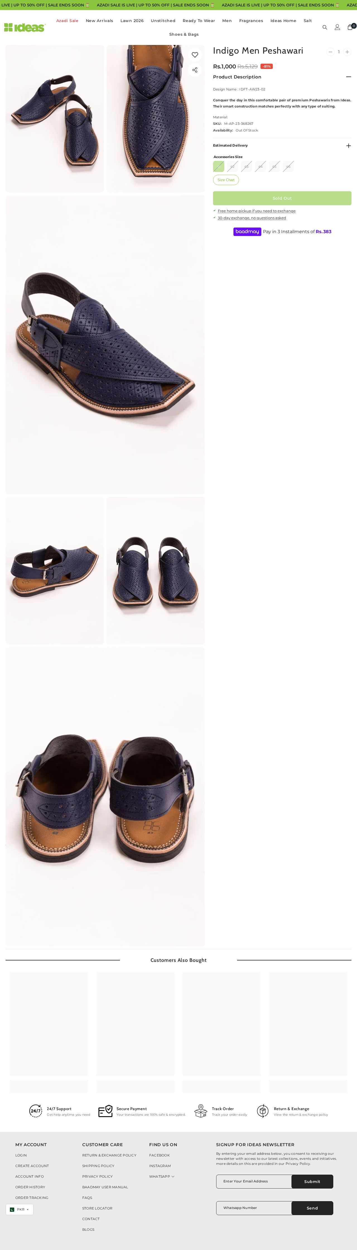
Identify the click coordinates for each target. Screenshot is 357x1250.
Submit (312, 1181)
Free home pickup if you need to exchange (257, 211)
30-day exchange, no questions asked (252, 218)
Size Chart (226, 180)
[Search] (325, 27)
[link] (195, 55)
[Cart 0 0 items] (350, 27)
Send (312, 1208)
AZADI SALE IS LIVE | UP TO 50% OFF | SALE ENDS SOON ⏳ (156, 5)
